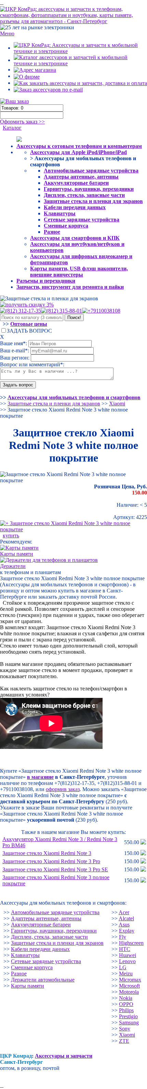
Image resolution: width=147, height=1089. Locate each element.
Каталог (12, 128)
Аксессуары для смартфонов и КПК (75, 238)
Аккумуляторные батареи (76, 183)
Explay (126, 931)
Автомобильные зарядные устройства (91, 170)
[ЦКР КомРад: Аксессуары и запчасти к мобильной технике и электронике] (73, 15)
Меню (7, 33)
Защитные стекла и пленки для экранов (93, 201)
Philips (126, 1010)
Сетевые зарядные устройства (81, 219)
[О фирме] (27, 76)
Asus (124, 924)
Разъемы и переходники (45, 281)
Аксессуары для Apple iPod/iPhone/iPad (78, 152)
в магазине (40, 777)
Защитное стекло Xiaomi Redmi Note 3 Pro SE (55, 869)
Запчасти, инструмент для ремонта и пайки (70, 287)
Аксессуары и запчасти (63, 1056)
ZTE (124, 1041)
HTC (124, 949)
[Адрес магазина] (35, 69)
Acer (124, 912)
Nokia (125, 998)
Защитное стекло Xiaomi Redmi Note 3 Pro (51, 861)
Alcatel (126, 918)
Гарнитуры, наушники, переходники (89, 189)
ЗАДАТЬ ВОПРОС (29, 331)
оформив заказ (63, 789)
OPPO (126, 1004)
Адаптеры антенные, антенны (81, 177)
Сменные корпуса (66, 226)
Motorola (129, 992)
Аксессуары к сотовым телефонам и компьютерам (79, 146)
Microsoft (129, 986)
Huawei (127, 955)
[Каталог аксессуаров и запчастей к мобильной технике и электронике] (80, 60)
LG (122, 967)
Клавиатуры (60, 213)
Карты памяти (27, 986)
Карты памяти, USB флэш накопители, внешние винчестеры (79, 272)
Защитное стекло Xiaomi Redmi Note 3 (46, 853)
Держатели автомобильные (43, 980)
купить (11, 535)
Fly (122, 937)
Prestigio (128, 1016)
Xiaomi (127, 1035)
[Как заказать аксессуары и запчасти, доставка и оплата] (80, 83)
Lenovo (127, 961)
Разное (52, 232)
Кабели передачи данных (75, 207)
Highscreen (131, 943)
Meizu (126, 973)
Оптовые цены (28, 324)
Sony (124, 1029)
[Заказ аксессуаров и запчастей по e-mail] (48, 89)
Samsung (129, 1022)
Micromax (130, 980)
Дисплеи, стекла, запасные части (84, 195)
